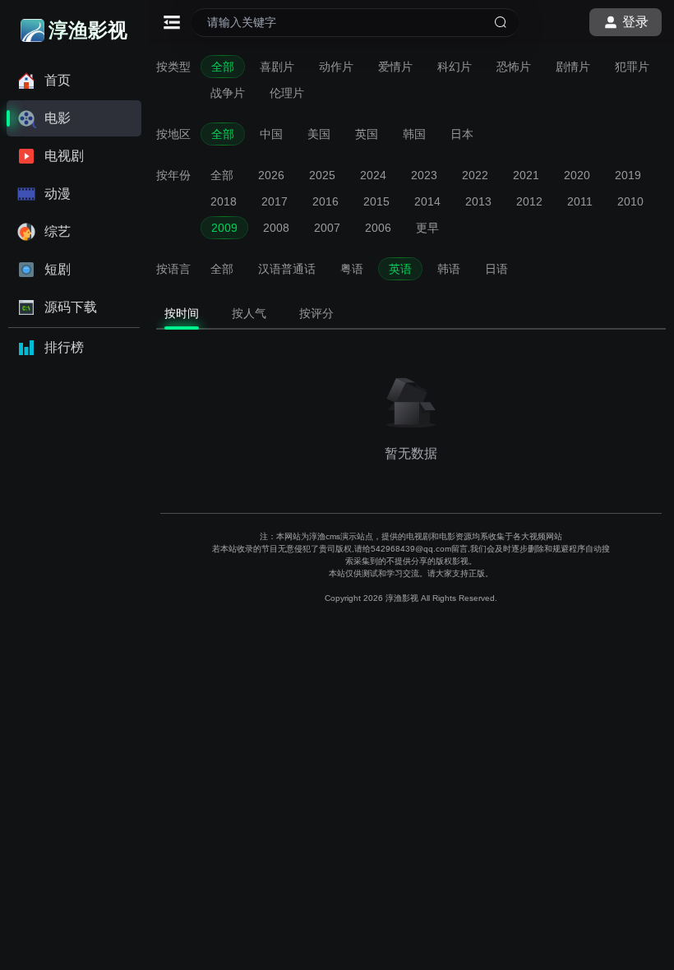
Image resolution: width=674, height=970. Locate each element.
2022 (475, 175)
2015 (376, 201)
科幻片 (454, 66)
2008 (276, 227)
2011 (580, 201)
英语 (400, 268)
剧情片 (573, 66)
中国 (271, 134)
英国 (366, 134)
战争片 (227, 92)
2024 (373, 175)
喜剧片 (277, 66)
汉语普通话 (287, 268)
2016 (325, 201)
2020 (577, 175)
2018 (223, 201)
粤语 (351, 268)
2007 (327, 227)
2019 (628, 175)
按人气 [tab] (249, 313)
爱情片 (395, 66)
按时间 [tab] (181, 313)
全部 (222, 66)
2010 (630, 201)
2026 (271, 175)
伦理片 (287, 92)
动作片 (336, 66)
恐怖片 (513, 66)
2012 (529, 201)
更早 (427, 227)
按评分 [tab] (316, 313)
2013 (478, 201)
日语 (496, 268)
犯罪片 (632, 66)
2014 (427, 201)
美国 (318, 134)
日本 (461, 134)
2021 (526, 175)
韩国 (414, 134)
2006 (378, 227)
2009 (224, 227)
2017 (274, 201)
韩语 (448, 268)
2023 (424, 175)
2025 (322, 175)
